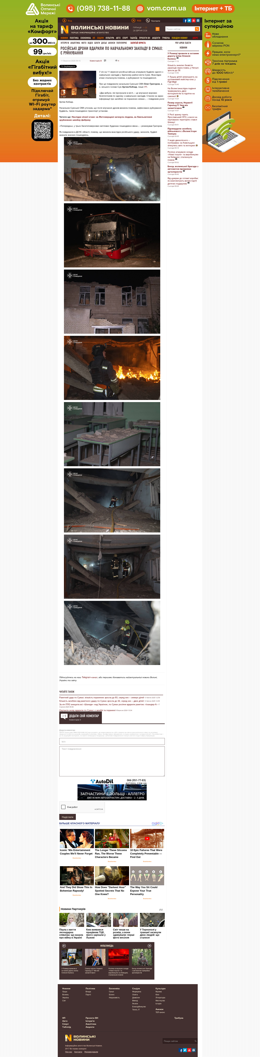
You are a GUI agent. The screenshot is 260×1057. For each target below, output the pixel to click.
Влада (88, 991)
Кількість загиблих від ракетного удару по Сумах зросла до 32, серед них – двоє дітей (101, 700)
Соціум (136, 988)
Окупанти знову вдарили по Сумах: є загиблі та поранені (87, 710)
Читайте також (66, 691)
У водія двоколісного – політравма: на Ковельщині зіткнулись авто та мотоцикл (181, 143)
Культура (110, 38)
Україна (65, 997)
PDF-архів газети (183, 42)
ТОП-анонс (160, 1012)
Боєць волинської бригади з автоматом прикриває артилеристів (142, 970)
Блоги (97, 42)
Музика (159, 991)
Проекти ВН (144, 38)
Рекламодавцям (91, 1051)
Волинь (65, 994)
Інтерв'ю (65, 42)
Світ (64, 1000)
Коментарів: (96, 60)
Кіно (157, 994)
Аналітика (75, 42)
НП (63, 1017)
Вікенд (135, 1000)
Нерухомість (114, 997)
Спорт (125, 38)
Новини (183, 47)
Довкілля (136, 997)
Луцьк (64, 991)
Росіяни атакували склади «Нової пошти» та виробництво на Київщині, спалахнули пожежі (183, 155)
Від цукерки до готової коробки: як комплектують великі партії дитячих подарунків (183, 181)
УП (145, 86)
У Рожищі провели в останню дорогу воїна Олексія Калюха (70, 970)
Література (160, 997)
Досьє (104, 42)
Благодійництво (139, 1006)
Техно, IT (136, 1009)
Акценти (156, 38)
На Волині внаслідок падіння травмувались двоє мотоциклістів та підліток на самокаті (182, 92)
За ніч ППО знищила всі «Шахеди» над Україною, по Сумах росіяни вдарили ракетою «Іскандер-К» (108, 704)
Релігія (135, 1003)
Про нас (68, 1051)
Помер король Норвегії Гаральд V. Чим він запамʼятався (93, 970)
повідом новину (179, 38)
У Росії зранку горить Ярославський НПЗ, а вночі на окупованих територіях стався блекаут (182, 118)
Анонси (111, 42)
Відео (90, 42)
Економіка (85, 38)
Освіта (135, 994)
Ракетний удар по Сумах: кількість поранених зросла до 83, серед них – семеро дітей (101, 697)
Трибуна (166, 38)
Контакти (78, 1051)
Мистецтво (160, 1000)
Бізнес (112, 994)
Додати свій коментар (84, 716)
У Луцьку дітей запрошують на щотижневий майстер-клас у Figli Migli (182, 79)
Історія (158, 1003)
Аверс (195, 38)
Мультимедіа (106, 945)
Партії (88, 994)
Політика (74, 38)
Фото (83, 42)
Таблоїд (133, 38)
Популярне (121, 42)
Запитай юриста (138, 42)
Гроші (111, 991)
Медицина (136, 991)
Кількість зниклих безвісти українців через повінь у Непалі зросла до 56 (183, 68)
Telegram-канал (89, 677)
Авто (118, 38)
